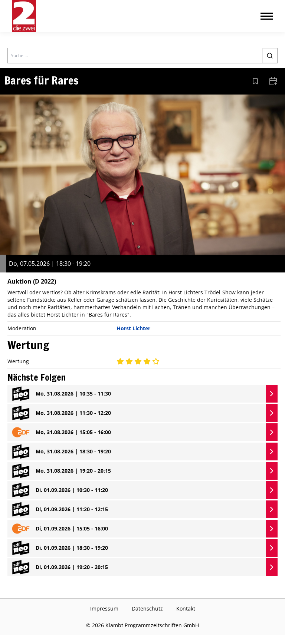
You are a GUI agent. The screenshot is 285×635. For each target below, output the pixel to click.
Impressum (104, 608)
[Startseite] (24, 16)
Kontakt (185, 608)
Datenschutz (147, 608)
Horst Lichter (133, 328)
